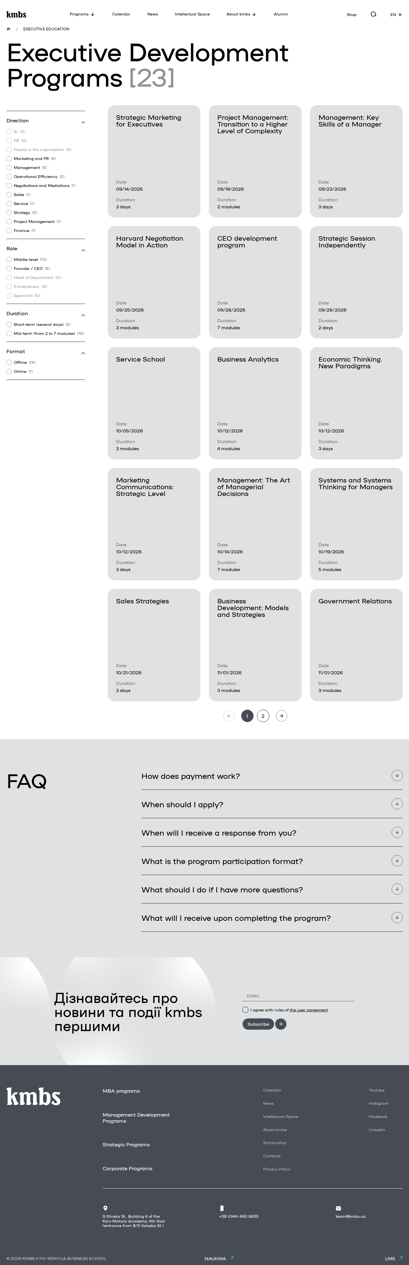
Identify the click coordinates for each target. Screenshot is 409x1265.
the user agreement (309, 1009)
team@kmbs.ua (351, 1216)
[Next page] (281, 715)
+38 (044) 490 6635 (238, 1216)
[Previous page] (228, 715)
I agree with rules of (289, 1009)
